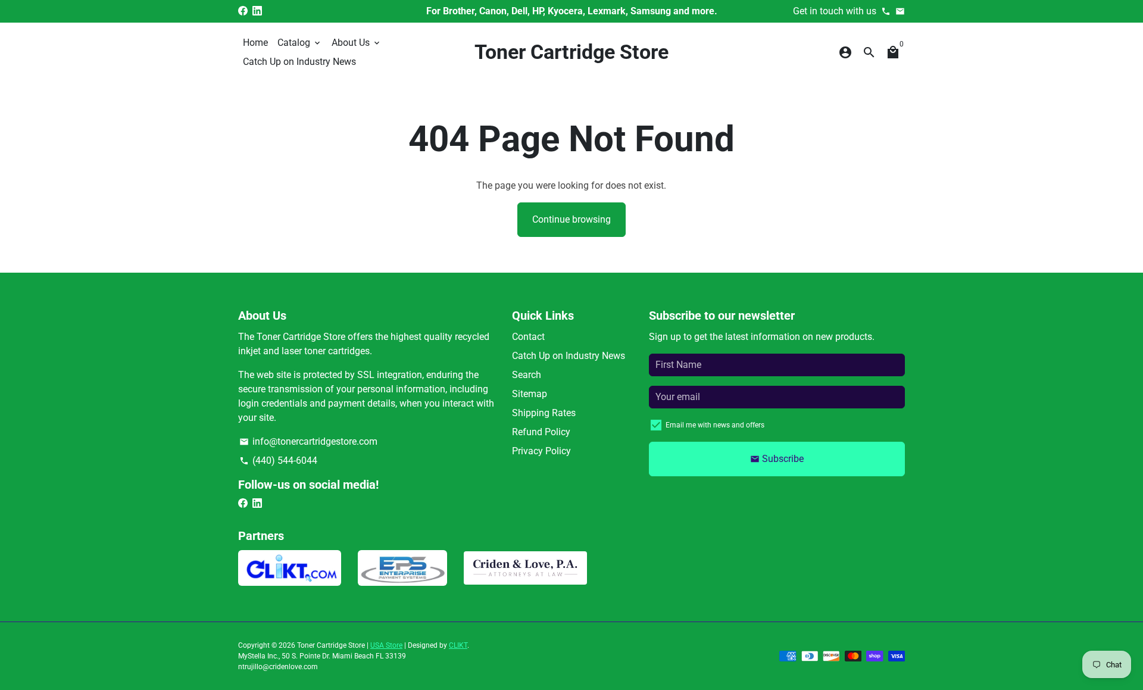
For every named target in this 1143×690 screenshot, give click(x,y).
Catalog (299, 42)
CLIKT (458, 645)
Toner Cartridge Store (331, 645)
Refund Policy (541, 432)
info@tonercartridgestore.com (308, 441)
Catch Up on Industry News (299, 61)
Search (526, 374)
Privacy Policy (541, 451)
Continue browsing (571, 219)
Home (255, 42)
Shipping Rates (544, 413)
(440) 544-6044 (278, 460)
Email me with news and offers (715, 425)
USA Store (386, 645)
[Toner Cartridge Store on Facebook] (243, 11)
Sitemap (529, 393)
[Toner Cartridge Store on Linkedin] (257, 11)
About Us (357, 42)
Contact (528, 336)
